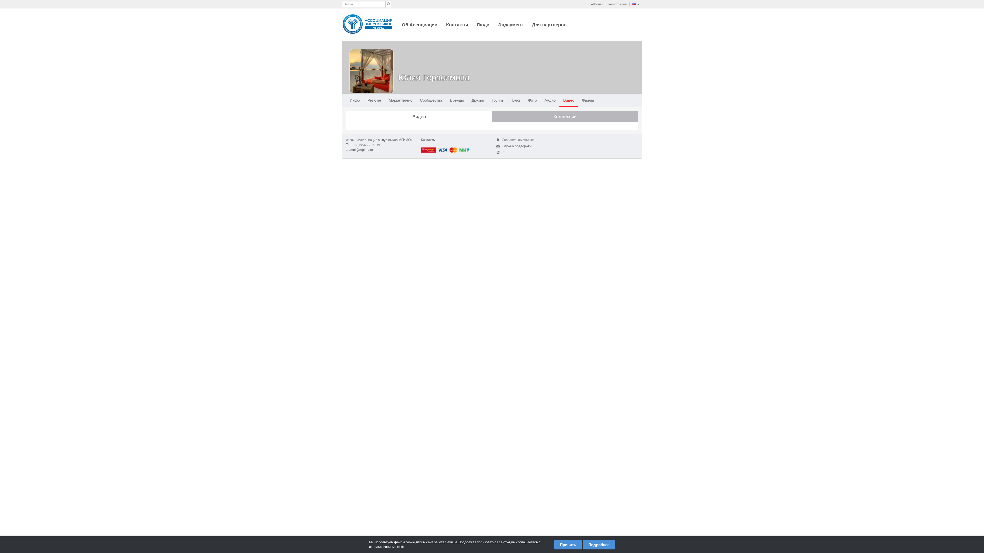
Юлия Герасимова (433, 77)
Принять (568, 544)
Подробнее (598, 544)
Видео (568, 100)
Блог (516, 100)
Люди (483, 25)
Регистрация (617, 4)
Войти (598, 4)
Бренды (457, 100)
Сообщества (431, 100)
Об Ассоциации (419, 25)
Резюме (374, 100)
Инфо (355, 100)
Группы (498, 100)
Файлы (588, 100)
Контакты (457, 25)
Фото (532, 100)
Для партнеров (549, 25)
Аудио (550, 100)
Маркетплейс (400, 100)
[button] (635, 4)
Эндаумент (510, 25)
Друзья (477, 100)
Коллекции (565, 117)
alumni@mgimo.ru (359, 149)
